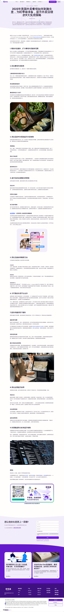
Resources (31, 5)
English (59, 1)
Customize (55, 602)
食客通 (45, 475)
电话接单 (26, 475)
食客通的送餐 (37, 55)
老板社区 (34, 1)
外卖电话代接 (34, 326)
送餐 (33, 475)
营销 (40, 475)
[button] (17, 1)
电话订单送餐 (41, 326)
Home (27, 5)
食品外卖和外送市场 (38, 37)
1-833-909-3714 (53, 1)
